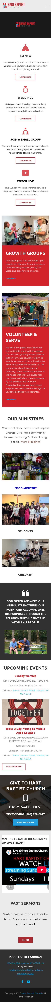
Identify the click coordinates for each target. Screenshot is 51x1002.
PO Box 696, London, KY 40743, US (25, 963)
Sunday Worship (25, 676)
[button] (47, 6)
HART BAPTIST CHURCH (25, 956)
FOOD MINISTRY (25, 488)
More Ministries (30, 441)
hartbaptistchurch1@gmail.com (26, 970)
